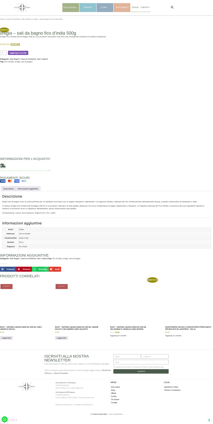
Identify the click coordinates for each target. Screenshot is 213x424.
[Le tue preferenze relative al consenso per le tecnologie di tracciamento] (209, 420)
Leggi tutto (6, 338)
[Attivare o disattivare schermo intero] (10, 420)
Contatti (145, 7)
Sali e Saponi (26, 19)
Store (104, 7)
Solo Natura (69, 7)
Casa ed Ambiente (13, 19)
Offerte (88, 7)
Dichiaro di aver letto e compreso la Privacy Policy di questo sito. (139, 367)
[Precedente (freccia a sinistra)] (2, 423)
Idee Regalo (15, 59)
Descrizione (8, 189)
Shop (113, 390)
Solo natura (115, 387)
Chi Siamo (115, 399)
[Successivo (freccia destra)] (6, 423)
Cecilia (135, 7)
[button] (8, 269)
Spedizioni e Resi (171, 387)
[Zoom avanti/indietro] (15, 420)
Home (2, 19)
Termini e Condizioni (172, 390)
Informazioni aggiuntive (28, 189)
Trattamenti (122, 7)
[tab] (8, 188)
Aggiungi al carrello (18, 53)
